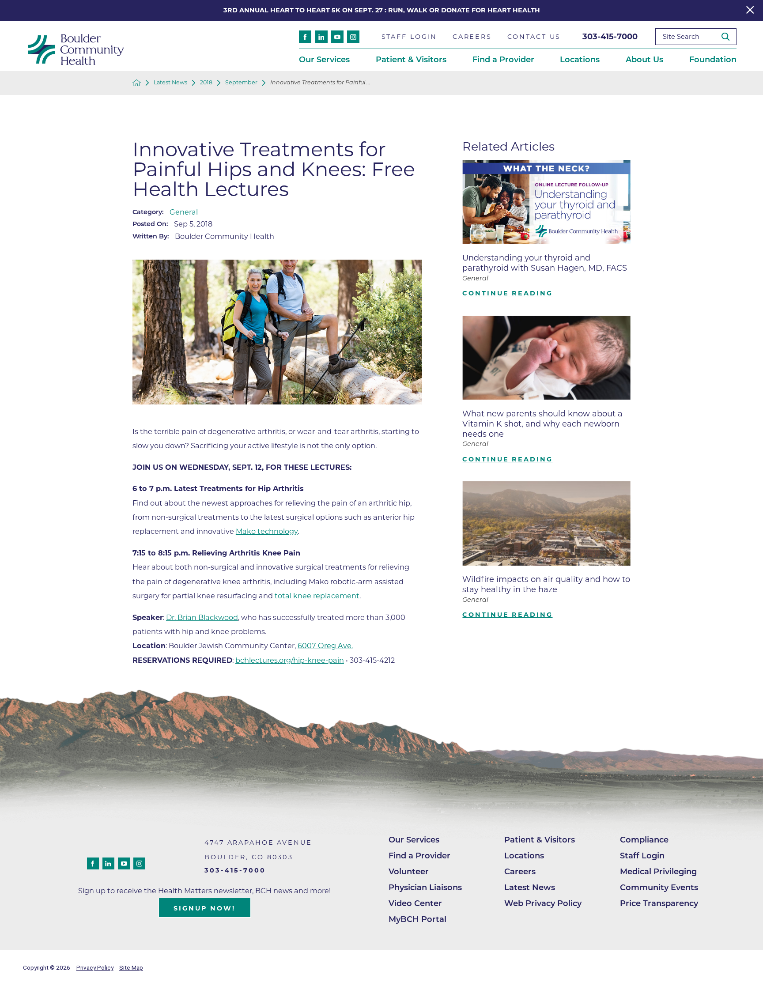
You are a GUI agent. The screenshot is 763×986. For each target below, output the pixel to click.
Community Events (659, 887)
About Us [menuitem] (644, 59)
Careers (520, 871)
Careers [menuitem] (472, 37)
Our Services (414, 840)
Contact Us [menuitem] (534, 37)
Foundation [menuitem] (713, 59)
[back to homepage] (136, 83)
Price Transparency (659, 903)
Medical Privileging (658, 871)
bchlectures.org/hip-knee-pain (289, 660)
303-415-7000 (610, 37)
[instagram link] (353, 36)
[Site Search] (729, 37)
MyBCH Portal (417, 919)
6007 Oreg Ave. (325, 645)
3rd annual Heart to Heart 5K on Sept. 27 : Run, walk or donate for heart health (381, 10)
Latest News (170, 83)
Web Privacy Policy (543, 903)
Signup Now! (204, 908)
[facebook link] (305, 36)
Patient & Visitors (539, 840)
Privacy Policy (94, 967)
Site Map (131, 967)
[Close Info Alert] (750, 11)
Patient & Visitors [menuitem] (411, 59)
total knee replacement (317, 595)
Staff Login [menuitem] (410, 37)
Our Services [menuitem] (324, 59)
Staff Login (642, 856)
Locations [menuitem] (580, 59)
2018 (206, 83)
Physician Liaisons (425, 887)
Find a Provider (419, 856)
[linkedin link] (321, 36)
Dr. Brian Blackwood (202, 617)
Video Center (415, 903)
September (241, 83)
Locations (524, 856)
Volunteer (409, 871)
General (184, 212)
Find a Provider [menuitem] (503, 59)
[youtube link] (337, 36)
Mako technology (267, 531)
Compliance (644, 840)
